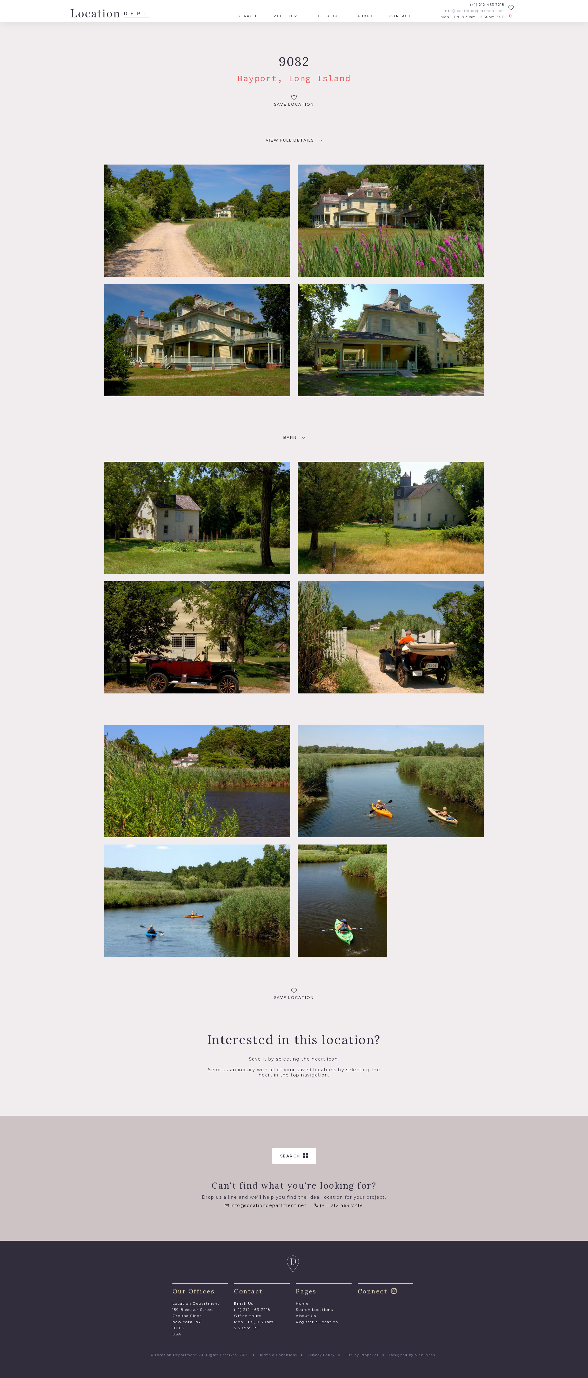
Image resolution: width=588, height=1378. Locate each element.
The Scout (327, 16)
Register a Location (317, 1321)
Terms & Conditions (278, 1355)
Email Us (243, 1303)
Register (285, 16)
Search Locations (314, 1309)
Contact (400, 16)
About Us (306, 1315)
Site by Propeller (362, 1355)
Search (247, 16)
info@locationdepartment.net (474, 11)
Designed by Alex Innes (412, 1355)
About (365, 16)
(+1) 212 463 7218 (487, 5)
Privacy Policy (321, 1355)
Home (302, 1303)
